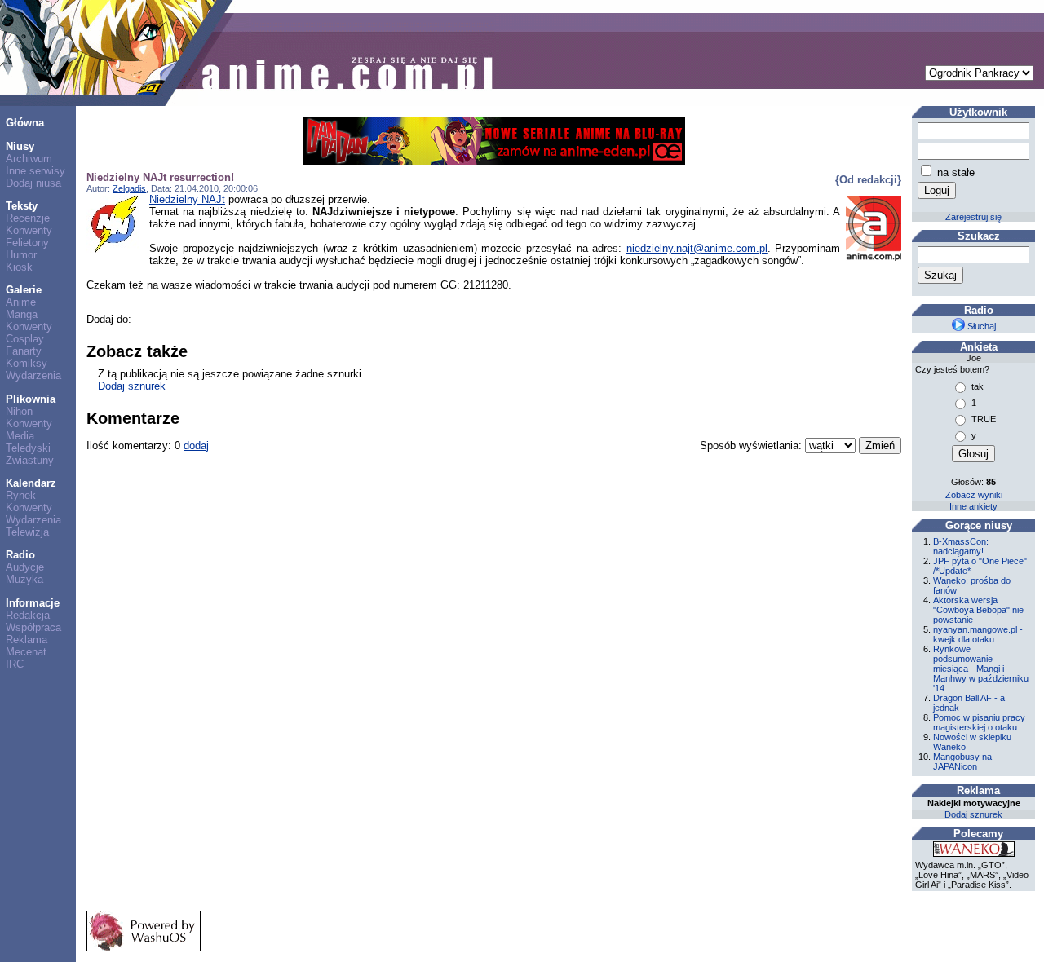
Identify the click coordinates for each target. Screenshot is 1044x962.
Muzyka (24, 579)
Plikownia (30, 399)
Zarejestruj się (973, 217)
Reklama (26, 639)
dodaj (196, 445)
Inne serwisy (35, 171)
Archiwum (29, 158)
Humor (21, 255)
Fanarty (24, 351)
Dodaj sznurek (132, 386)
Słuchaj (980, 326)
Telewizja (27, 532)
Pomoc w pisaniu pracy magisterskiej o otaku (979, 722)
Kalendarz (31, 483)
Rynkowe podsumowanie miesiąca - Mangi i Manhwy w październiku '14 (981, 668)
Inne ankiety (973, 506)
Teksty (22, 206)
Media (20, 436)
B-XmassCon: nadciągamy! (961, 546)
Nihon (19, 411)
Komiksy (26, 363)
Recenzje (28, 218)
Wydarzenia (33, 375)
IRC (15, 664)
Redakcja (28, 615)
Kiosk (19, 267)
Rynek (21, 495)
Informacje (33, 603)
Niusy (20, 146)
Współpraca (33, 627)
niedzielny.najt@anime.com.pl (697, 248)
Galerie (24, 290)
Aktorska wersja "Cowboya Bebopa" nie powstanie (978, 609)
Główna (25, 123)
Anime (21, 302)
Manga (22, 314)
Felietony (27, 242)
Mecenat (26, 652)
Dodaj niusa (33, 183)
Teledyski (28, 448)
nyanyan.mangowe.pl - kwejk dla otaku (978, 634)
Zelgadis (129, 188)
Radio (20, 555)
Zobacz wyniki (973, 495)
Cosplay (25, 339)
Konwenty (29, 230)
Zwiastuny (30, 460)
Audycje (25, 567)
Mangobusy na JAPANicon (962, 761)
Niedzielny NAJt (187, 199)
